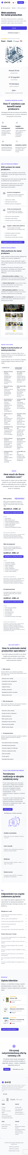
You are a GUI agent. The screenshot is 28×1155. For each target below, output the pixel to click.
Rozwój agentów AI (19, 1114)
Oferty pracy (5, 1114)
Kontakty (20, 2)
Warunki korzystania (14, 1148)
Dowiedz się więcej (13, 33)
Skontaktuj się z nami (18, 1069)
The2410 (13, 1142)
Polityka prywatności (14, 1146)
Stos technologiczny (6, 1116)
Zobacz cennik (7, 809)
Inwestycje (4, 1128)
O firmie (3, 1107)
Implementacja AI (19, 1112)
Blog (16, 1124)
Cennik (14, 28)
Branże (14, 8)
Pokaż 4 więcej (4, 697)
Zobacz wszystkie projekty (9, 1029)
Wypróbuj (6, 1069)
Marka (3, 1112)
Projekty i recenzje (6, 1110)
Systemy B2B (18, 1107)
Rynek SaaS (4, 1126)
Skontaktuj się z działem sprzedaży (13, 512)
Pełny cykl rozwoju (6, 1124)
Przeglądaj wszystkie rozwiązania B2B (12, 242)
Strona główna (6, 8)
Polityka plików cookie (14, 1150)
